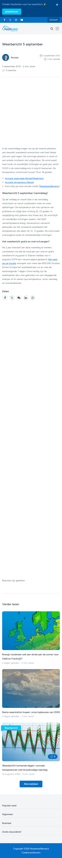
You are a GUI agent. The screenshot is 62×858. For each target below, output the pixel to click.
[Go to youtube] (22, 20)
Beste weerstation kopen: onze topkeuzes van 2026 (31, 712)
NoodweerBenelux (49, 186)
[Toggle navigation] (57, 28)
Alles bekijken (31, 784)
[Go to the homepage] (10, 28)
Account (54, 20)
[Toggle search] (52, 28)
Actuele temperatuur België (19, 182)
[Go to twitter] (10, 20)
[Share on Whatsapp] (33, 298)
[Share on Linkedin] (26, 298)
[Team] (5, 57)
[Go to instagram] (16, 20)
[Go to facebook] (4, 20)
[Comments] (19, 298)
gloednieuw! (11, 11)
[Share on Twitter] (12, 298)
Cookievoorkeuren (31, 852)
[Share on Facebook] (5, 298)
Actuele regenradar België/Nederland (24, 178)
